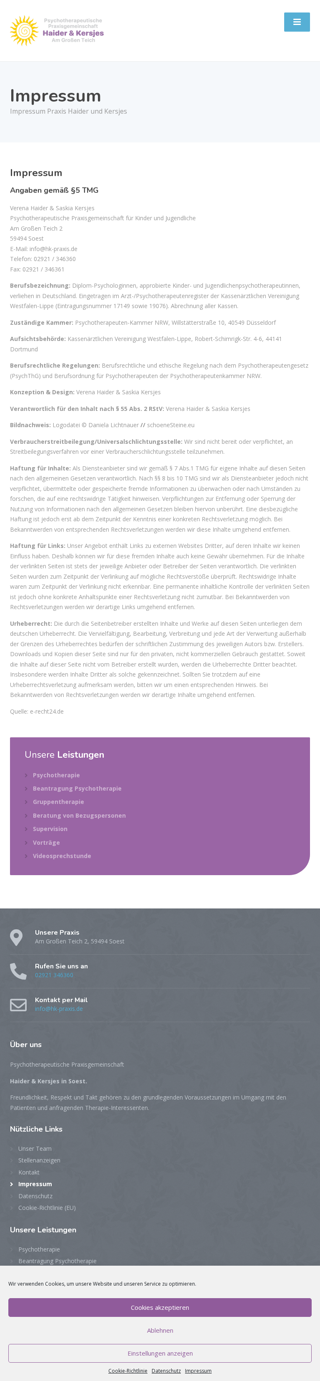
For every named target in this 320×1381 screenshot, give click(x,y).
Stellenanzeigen (39, 1160)
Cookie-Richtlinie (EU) (47, 1208)
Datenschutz (166, 1370)
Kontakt (29, 1172)
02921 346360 (54, 975)
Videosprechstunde (62, 856)
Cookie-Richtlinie (128, 1370)
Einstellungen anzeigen (160, 1353)
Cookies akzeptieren (160, 1307)
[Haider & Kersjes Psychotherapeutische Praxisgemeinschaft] (58, 30)
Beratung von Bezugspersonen (79, 815)
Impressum (198, 1370)
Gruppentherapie (58, 802)
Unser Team (35, 1148)
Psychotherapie (56, 775)
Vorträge (46, 842)
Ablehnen (160, 1330)
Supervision (50, 829)
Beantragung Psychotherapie (77, 788)
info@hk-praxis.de (59, 1009)
